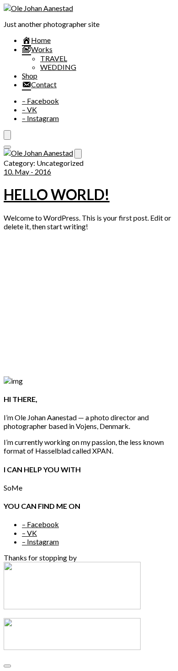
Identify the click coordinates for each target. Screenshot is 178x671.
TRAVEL (53, 58)
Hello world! (57, 194)
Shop (29, 75)
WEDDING (58, 67)
